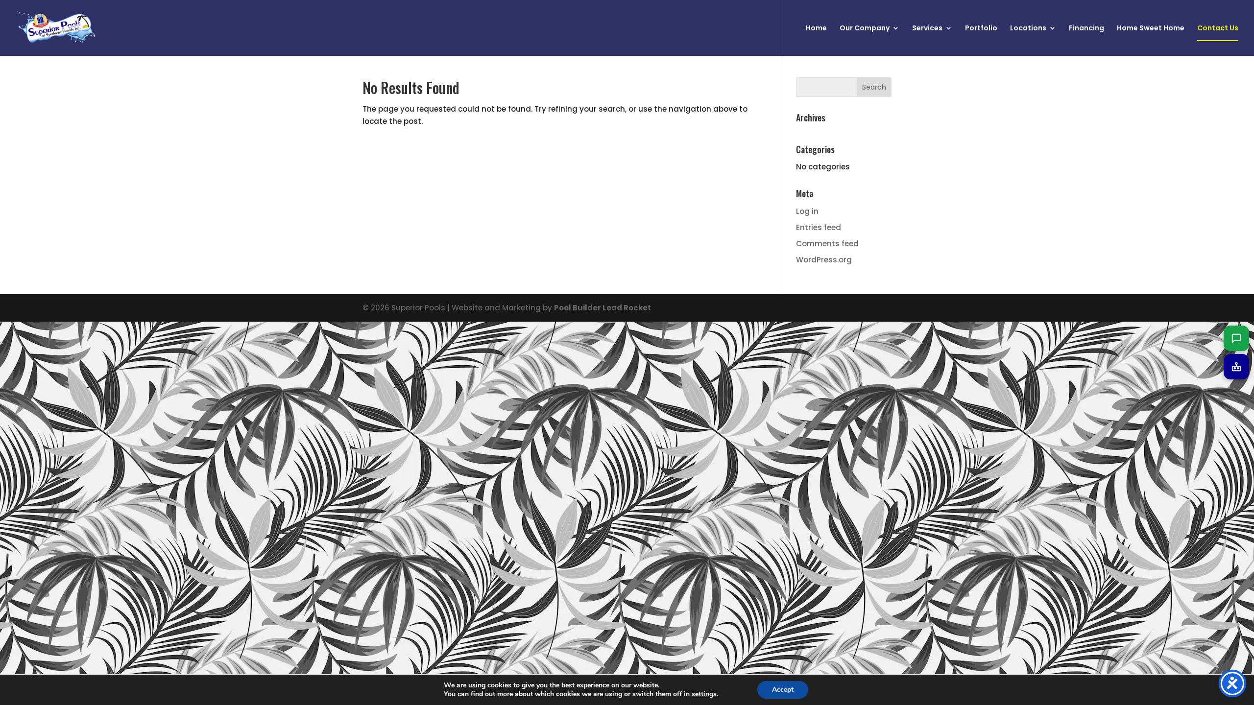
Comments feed (827, 243)
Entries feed (818, 227)
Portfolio (981, 28)
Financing (1086, 28)
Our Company (865, 28)
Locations (1028, 28)
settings (704, 694)
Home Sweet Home (1150, 28)
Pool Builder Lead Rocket (602, 308)
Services (927, 28)
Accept (783, 689)
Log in (807, 211)
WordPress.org (824, 260)
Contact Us (1217, 28)
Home (816, 28)
